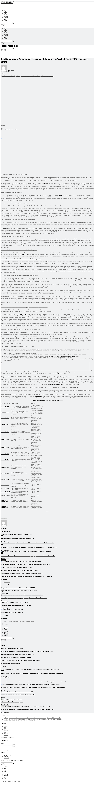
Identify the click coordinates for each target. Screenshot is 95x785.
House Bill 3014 (5, 228)
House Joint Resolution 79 (75, 240)
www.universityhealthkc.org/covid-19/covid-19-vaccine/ (64, 384)
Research (6, 17)
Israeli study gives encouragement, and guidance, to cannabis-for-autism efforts (24, 598)
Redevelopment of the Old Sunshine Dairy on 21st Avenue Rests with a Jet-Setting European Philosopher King (32, 673)
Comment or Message (7, 751)
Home (5, 10)
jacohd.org (75, 387)
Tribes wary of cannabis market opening (12, 648)
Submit (2, 752)
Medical (5, 12)
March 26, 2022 (5, 541)
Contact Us (6, 758)
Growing (5, 14)
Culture (5, 20)
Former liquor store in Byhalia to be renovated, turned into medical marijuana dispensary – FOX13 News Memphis (33, 687)
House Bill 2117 (46, 183)
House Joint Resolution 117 (20, 254)
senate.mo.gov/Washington (42, 396)
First (13, 744)
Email (2, 748)
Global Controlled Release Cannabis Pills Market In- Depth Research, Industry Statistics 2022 (27, 651)
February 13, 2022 (5, 71)
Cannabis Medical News (7, 3)
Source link (4, 518)
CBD (5, 13)
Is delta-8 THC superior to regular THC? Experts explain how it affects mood (25, 564)
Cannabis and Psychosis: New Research (12, 612)
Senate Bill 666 (63, 195)
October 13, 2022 (5, 678)
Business (6, 16)
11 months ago (4, 601)
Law (4, 19)
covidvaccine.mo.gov (60, 373)
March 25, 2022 (5, 558)
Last (13, 746)
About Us (6, 756)
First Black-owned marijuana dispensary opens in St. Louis (19, 570)
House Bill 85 (22, 266)
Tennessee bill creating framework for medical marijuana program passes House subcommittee (28, 556)
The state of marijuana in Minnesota (11, 663)
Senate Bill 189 (35, 349)
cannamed (11, 70)
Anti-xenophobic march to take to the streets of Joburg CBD (18, 695)
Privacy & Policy (8, 755)
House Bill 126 (23, 314)
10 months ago (4, 593)
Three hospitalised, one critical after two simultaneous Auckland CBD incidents (26, 576)
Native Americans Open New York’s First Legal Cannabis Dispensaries (20, 660)
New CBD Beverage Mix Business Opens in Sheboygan (16, 605)
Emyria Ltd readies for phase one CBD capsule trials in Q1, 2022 (19, 591)
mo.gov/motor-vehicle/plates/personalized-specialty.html (64, 356)
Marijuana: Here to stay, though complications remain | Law (17, 538)
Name (2, 743)
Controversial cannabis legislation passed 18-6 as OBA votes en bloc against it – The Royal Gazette (29, 547)
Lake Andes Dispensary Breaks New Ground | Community (17, 657)
